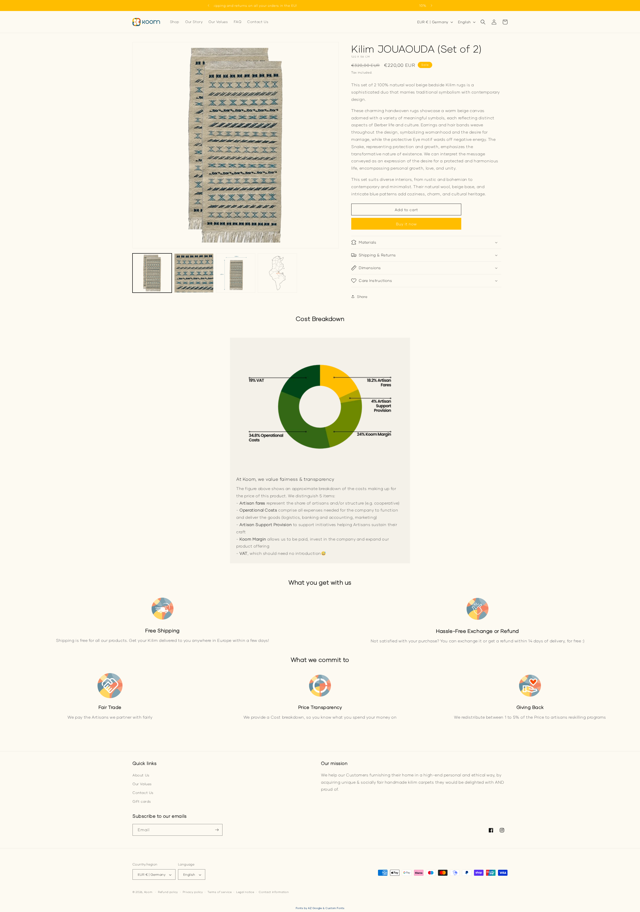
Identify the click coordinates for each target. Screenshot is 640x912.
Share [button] (362, 296)
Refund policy (168, 891)
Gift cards (141, 801)
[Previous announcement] (208, 5)
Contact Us (143, 792)
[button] (483, 22)
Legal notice (245, 891)
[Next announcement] (431, 5)
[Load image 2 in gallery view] (194, 273)
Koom (148, 892)
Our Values (142, 783)
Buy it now (406, 224)
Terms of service (220, 891)
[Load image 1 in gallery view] (152, 273)
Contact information (274, 891)
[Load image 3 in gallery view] (235, 273)
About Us (141, 775)
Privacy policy (193, 891)
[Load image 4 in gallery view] (277, 273)
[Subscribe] (216, 830)
